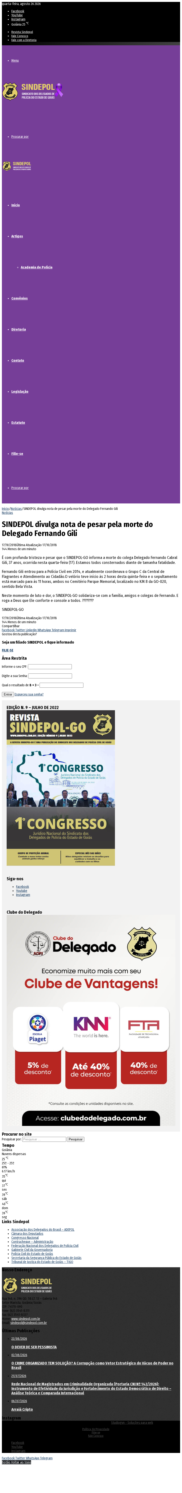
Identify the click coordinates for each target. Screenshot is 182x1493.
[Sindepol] (33, 101)
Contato (17, 360)
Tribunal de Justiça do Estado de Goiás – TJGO (42, 1262)
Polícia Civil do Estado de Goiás (32, 1254)
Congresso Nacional (25, 1238)
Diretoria (18, 329)
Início (15, 205)
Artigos (17, 236)
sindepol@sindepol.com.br (28, 1323)
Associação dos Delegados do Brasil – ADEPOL (42, 1230)
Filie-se (17, 454)
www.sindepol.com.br (25, 1319)
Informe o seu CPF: (14, 667)
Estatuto (18, 422)
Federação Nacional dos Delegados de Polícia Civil (44, 1246)
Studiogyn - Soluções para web (132, 1423)
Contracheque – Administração (32, 1242)
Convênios (19, 298)
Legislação (19, 391)
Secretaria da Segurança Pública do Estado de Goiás (46, 1258)
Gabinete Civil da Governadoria (32, 1250)
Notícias (16, 509)
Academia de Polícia (36, 267)
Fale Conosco (19, 36)
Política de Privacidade (95, 1429)
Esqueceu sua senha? (29, 694)
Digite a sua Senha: (14, 676)
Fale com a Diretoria (23, 40)
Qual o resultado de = (21, 685)
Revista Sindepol (22, 32)
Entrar (8, 694)
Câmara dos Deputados (27, 1234)
